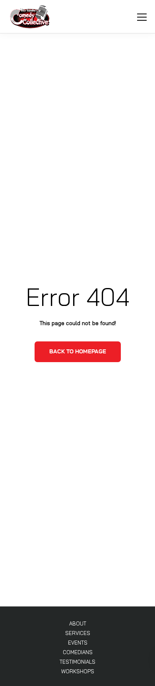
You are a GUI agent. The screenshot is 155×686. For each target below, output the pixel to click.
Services (77, 633)
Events (77, 642)
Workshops (77, 671)
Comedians (78, 652)
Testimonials (77, 662)
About (77, 623)
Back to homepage (77, 352)
